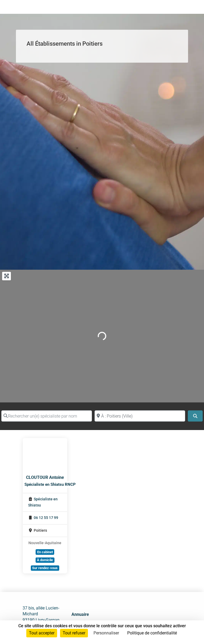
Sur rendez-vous (45, 568)
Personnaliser (106, 632)
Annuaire (80, 614)
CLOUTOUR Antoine (45, 477)
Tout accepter (41, 632)
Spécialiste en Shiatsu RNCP (50, 484)
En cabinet (45, 552)
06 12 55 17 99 (46, 518)
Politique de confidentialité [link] (152, 632)
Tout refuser (74, 632)
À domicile (45, 560)
